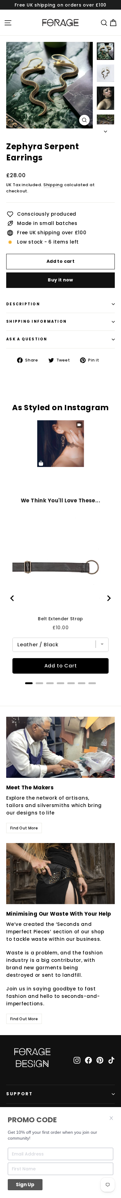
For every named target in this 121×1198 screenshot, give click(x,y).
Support (19, 1094)
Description (23, 304)
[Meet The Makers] (60, 747)
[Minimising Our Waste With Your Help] (60, 873)
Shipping (53, 184)
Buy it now (60, 280)
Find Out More (24, 828)
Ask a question (26, 339)
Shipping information (36, 321)
